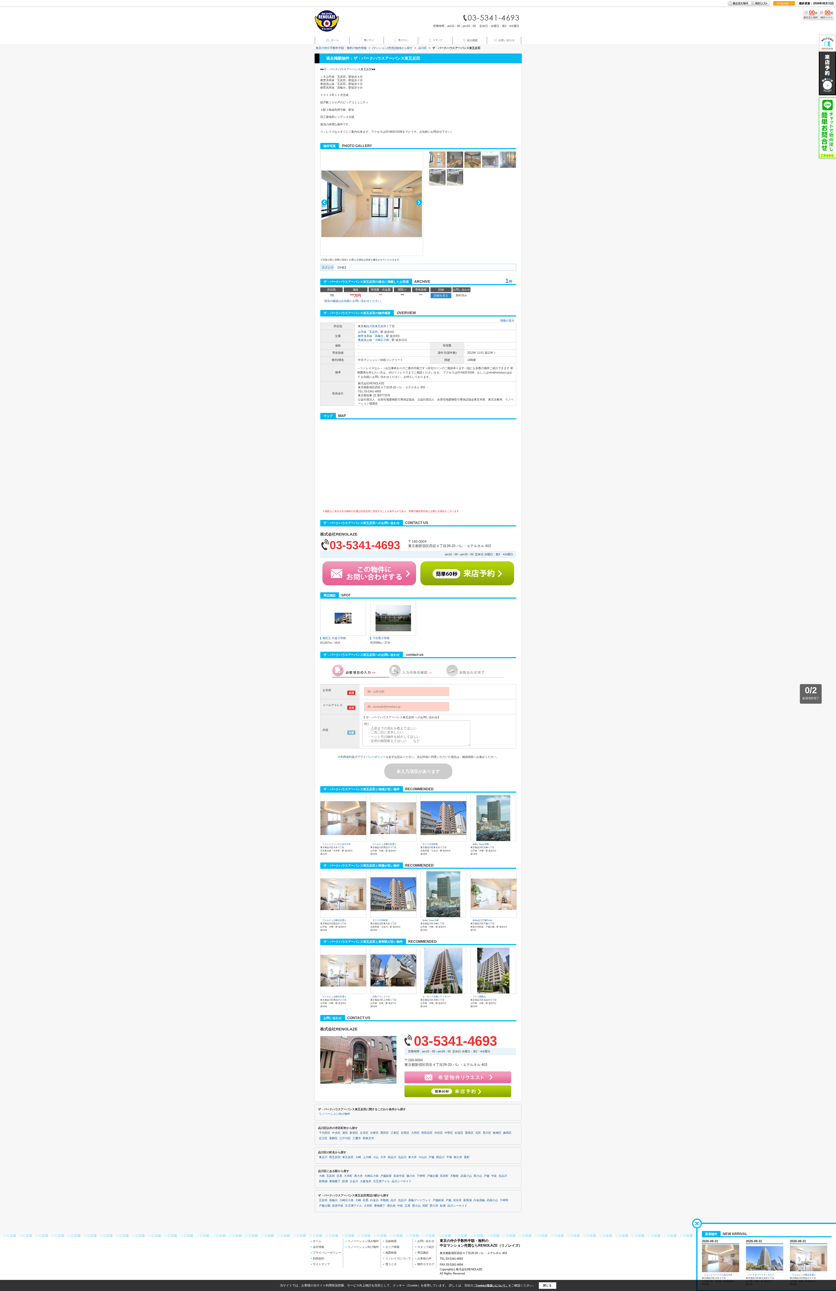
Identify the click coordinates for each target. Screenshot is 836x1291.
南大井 (458, 1157)
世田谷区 (427, 1132)
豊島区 (469, 1132)
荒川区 (487, 1132)
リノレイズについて (398, 1258)
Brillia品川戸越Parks (482, 920)
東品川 (323, 1157)
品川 (393, 1200)
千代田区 (324, 1132)
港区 (345, 1132)
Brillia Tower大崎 (481, 844)
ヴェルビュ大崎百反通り (384, 844)
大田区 (415, 1132)
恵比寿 (391, 1205)
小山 (376, 1157)
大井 (383, 1157)
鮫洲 (345, 1181)
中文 (782, 17)
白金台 (374, 1200)
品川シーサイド (401, 1181)
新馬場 (323, 1181)
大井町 (348, 1175)
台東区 (374, 1132)
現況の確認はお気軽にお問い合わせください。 (354, 301)
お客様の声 (424, 1258)
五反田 (373, 331)
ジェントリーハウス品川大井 (336, 844)
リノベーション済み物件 (363, 1241)
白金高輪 (479, 1200)
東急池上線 (365, 340)
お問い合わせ (425, 1241)
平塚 (449, 1157)
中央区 (336, 1132)
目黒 (339, 1175)
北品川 (402, 1157)
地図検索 (391, 1252)
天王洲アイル (381, 1181)
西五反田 (334, 1157)
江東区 (395, 1132)
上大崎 (367, 1157)
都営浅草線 (365, 336)
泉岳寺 (457, 1200)
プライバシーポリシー (371, 757)
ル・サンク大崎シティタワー (437, 996)
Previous (324, 202)
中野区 (449, 1132)
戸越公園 (432, 1175)
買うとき (391, 1264)
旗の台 (410, 1175)
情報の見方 (507, 320)
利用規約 (346, 757)
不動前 (454, 1175)
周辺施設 (423, 1252)
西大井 (358, 1175)
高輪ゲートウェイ (419, 1200)
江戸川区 (345, 1138)
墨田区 (384, 1132)
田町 (425, 1205)
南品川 (392, 1157)
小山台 (422, 1157)
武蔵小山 (466, 1175)
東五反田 (380, 326)
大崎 (358, 1157)
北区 (478, 1132)
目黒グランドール (381, 996)
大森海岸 (365, 1181)
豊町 (467, 1157)
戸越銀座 (386, 1175)
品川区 (370, 326)
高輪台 (379, 336)
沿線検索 (391, 1241)
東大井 (412, 1157)
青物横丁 (334, 1181)
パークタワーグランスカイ (761, 1275)
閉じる (547, 1285)
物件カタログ (425, 1264)
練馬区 (507, 1132)
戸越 (431, 1157)
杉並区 (459, 1132)
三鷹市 (356, 1138)
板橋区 (497, 1132)
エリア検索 (392, 1247)
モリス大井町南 (430, 844)
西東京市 (368, 1138)
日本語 (784, 12)
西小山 (478, 1175)
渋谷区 (438, 1132)
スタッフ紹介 (425, 1247)
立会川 (354, 1181)
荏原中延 (399, 1175)
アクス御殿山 (479, 996)
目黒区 (405, 1132)
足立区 (323, 1138)
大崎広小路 (382, 340)
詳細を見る (441, 295)
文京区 (364, 1132)
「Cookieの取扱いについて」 (490, 1285)
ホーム (317, 1241)
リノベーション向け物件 (334, 1113)
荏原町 (444, 1175)
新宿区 (354, 1132)
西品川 (440, 1157)
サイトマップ (321, 1264)
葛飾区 (333, 1138)
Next (419, 202)
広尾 (407, 1205)
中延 (494, 1175)
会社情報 (318, 1247)
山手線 (362, 331)
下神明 (421, 1175)
